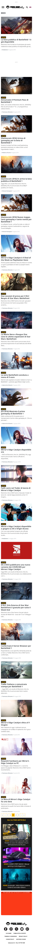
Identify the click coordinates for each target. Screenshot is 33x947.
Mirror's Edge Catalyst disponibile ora (16, 450)
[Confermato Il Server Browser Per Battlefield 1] (16, 631)
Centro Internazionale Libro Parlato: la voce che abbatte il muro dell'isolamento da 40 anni (16, 843)
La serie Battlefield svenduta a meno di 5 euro (15, 376)
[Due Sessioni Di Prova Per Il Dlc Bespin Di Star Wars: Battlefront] (16, 282)
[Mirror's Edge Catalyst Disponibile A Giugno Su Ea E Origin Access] (16, 512)
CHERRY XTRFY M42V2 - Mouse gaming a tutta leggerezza (16, 865)
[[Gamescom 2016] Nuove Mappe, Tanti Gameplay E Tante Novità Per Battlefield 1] (16, 203)
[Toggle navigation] (3, 7)
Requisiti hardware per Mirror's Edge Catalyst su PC (15, 762)
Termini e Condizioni (10, 936)
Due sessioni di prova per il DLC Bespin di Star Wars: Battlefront (15, 297)
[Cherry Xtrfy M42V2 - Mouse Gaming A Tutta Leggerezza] (16, 855)
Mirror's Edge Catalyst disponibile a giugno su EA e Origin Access (16, 527)
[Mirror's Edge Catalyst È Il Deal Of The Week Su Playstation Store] (16, 243)
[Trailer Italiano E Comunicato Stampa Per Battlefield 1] (16, 670)
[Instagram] (11, 929)
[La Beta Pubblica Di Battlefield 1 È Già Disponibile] (16, 25)
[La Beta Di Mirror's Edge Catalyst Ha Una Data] (16, 785)
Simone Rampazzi (7, 191)
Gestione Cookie (21, 939)
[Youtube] (22, 929)
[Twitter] (17, 929)
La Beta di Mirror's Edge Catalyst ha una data (15, 800)
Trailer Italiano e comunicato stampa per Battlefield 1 (14, 685)
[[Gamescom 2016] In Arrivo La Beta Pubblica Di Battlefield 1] (16, 164)
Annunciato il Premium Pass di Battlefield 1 (14, 101)
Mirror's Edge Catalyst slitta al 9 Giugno (15, 723)
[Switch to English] (30, 7)
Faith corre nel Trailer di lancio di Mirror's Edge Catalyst (15, 489)
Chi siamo (8, 933)
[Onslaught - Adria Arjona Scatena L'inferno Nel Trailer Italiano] (16, 876)
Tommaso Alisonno (7, 112)
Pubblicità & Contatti (20, 933)
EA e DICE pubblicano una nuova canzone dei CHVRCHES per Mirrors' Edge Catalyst (15, 566)
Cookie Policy (10, 939)
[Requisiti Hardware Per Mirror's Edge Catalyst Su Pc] (16, 746)
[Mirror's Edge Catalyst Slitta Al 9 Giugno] (16, 708)
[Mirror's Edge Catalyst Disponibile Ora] (16, 435)
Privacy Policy (23, 936)
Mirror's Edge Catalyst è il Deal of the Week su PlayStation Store (16, 258)
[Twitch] (27, 929)
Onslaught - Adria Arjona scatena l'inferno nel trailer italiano (16, 886)
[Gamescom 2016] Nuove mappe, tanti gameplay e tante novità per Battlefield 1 (16, 219)
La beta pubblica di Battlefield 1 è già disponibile (16, 40)
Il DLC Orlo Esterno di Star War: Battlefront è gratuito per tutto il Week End (16, 607)
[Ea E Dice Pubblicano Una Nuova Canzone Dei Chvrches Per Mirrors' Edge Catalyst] (16, 550)
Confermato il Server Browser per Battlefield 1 (16, 647)
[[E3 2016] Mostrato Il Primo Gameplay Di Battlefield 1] (16, 397)
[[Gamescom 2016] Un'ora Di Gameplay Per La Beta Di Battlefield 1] (16, 124)
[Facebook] (6, 929)
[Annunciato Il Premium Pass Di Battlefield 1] (16, 85)
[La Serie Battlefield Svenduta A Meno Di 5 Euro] (16, 360)
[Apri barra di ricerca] (27, 7)
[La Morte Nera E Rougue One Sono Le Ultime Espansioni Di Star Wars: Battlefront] (16, 320)
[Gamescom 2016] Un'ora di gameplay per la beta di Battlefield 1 (13, 140)
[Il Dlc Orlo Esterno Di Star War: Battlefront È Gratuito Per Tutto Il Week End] (16, 591)
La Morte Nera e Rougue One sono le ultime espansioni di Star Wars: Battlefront (15, 336)
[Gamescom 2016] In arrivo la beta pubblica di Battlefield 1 (16, 180)
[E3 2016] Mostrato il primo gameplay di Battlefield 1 (13, 412)
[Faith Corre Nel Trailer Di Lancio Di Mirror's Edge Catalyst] (16, 473)
